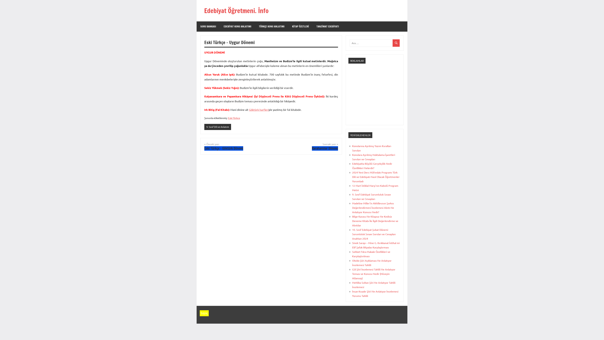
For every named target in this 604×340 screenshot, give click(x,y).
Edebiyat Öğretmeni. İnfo (236, 10)
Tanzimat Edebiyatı (327, 26)
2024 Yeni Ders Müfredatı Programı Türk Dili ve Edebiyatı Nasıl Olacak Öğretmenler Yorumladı (376, 177)
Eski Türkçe (234, 117)
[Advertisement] (375, 97)
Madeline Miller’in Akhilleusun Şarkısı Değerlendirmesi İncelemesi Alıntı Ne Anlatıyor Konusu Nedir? (373, 208)
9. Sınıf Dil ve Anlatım (217, 126)
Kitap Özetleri (300, 26)
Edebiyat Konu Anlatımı (237, 26)
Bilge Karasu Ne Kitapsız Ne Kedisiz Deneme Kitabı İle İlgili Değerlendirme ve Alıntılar (375, 221)
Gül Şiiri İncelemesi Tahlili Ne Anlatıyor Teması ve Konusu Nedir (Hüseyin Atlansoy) (373, 274)
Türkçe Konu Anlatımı (272, 26)
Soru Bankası (208, 26)
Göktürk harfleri (259, 109)
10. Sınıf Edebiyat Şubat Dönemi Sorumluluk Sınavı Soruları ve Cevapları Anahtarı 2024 (374, 234)
